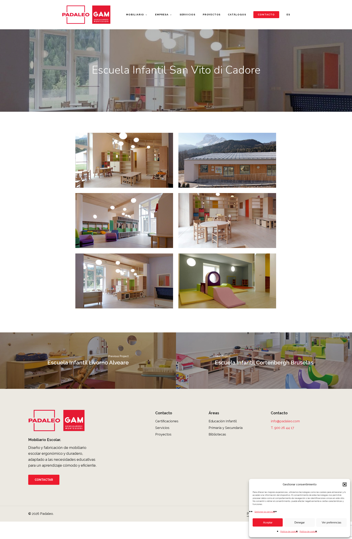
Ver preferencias (331, 522)
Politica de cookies (308, 531)
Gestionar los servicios (264, 512)
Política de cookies (289, 531)
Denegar (299, 522)
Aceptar (267, 522)
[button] (344, 484)
